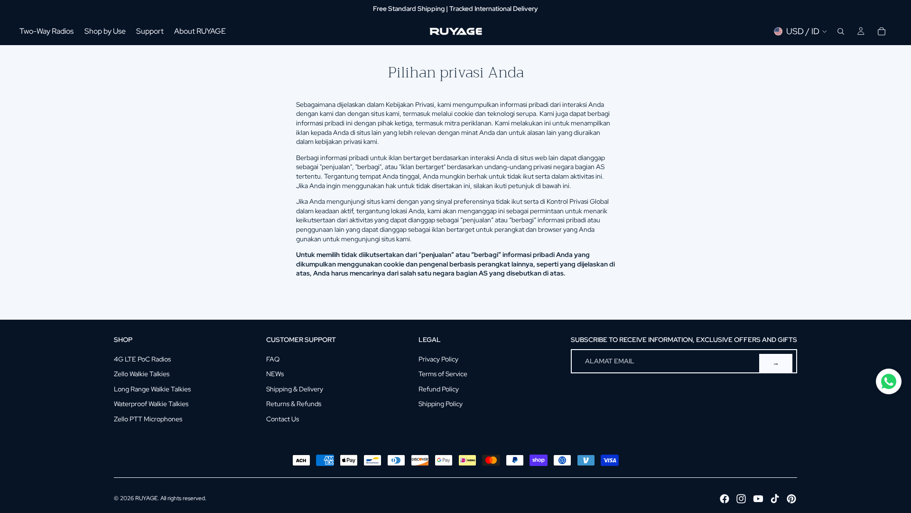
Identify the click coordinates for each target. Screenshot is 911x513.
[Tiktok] (775, 498)
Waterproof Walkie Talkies (151, 403)
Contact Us (282, 419)
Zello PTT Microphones (148, 419)
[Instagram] (741, 498)
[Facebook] (724, 498)
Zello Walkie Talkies (141, 374)
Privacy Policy (438, 359)
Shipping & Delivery (294, 389)
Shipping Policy (440, 403)
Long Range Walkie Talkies (152, 389)
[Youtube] (758, 498)
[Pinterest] (791, 498)
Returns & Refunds (293, 403)
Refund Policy (438, 389)
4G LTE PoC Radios (142, 359)
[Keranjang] (881, 31)
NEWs (275, 374)
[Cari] (840, 31)
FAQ (272, 359)
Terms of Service (442, 374)
